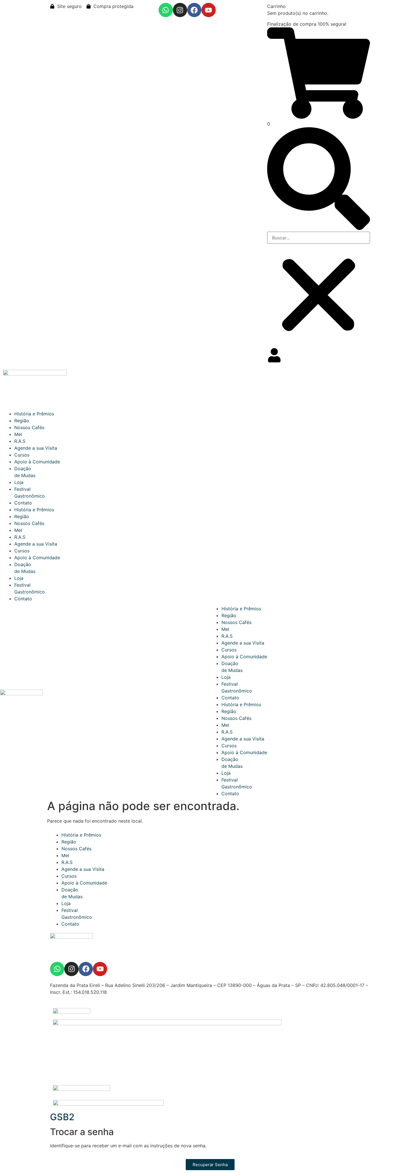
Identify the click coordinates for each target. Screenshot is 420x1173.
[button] (318, 179)
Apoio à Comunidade (37, 462)
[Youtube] (208, 10)
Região (21, 420)
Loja (18, 482)
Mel (18, 434)
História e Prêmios (34, 414)
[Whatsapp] (166, 10)
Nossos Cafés (29, 427)
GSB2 (62, 1116)
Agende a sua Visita (35, 448)
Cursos (21, 455)
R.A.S (19, 441)
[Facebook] (194, 10)
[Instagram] (180, 10)
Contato (23, 503)
